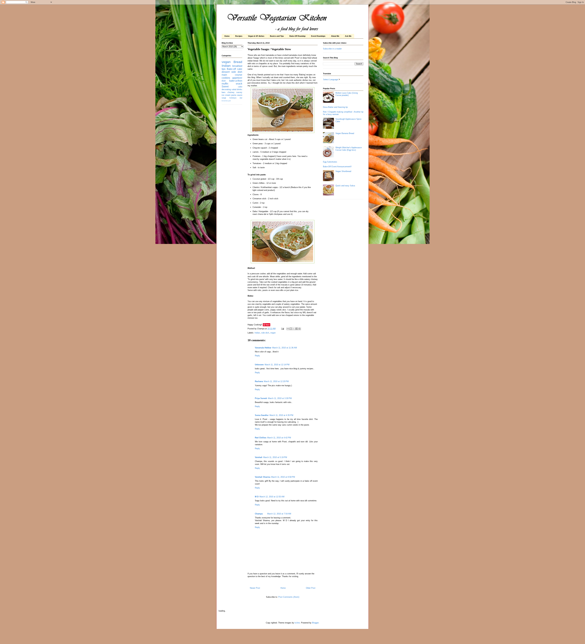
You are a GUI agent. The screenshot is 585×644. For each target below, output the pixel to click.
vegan (273, 333)
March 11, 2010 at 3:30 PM (280, 398)
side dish (265, 333)
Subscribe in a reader (332, 49)
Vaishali (258, 457)
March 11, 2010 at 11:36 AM (284, 348)
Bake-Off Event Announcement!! (337, 166)
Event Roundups (318, 36)
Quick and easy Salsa (345, 185)
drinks (239, 89)
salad (234, 89)
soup (224, 98)
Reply (257, 355)
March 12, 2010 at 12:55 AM (271, 497)
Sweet (225, 86)
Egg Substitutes (330, 162)
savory (239, 92)
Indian (257, 333)
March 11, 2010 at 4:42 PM (279, 437)
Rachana (259, 381)
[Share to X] (293, 328)
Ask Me (348, 36)
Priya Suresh (261, 398)
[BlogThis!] (290, 328)
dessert (226, 72)
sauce (239, 95)
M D (257, 497)
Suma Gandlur (262, 415)
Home (227, 36)
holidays (232, 98)
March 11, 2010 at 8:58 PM (283, 477)
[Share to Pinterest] (299, 328)
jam (229, 101)
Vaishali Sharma (262, 477)
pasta (233, 95)
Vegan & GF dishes (256, 36)
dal (241, 98)
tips (223, 69)
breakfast (237, 66)
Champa (259, 514)
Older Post (310, 588)
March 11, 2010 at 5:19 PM (275, 457)
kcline (297, 623)
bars (223, 92)
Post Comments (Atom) (288, 597)
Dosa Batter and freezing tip (335, 107)
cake (239, 69)
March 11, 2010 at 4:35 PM (281, 415)
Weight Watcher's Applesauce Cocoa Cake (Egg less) (348, 148)
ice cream (226, 95)
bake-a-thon (235, 80)
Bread (238, 62)
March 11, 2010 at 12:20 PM (276, 381)
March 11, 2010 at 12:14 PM (277, 364)
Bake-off (231, 69)
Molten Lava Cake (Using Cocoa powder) (346, 94)
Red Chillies (260, 437)
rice (224, 80)
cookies (226, 78)
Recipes (238, 36)
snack (239, 83)
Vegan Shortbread (343, 171)
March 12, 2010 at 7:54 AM (279, 514)
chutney (230, 92)
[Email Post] (282, 328)
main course (232, 74)
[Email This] (287, 328)
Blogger (315, 623)
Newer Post (255, 588)
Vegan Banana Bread (344, 133)
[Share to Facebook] (296, 328)
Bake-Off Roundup (297, 36)
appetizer (237, 78)
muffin (225, 83)
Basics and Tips (277, 36)
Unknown (259, 364)
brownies (225, 101)
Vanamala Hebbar (263, 348)
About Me (335, 36)
